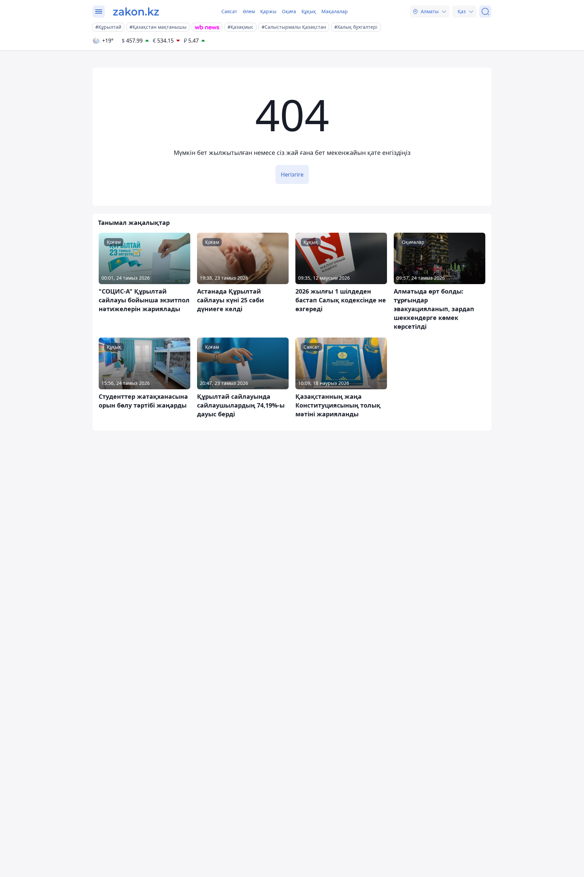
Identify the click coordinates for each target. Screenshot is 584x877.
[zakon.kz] (136, 11)
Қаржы (268, 11)
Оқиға (289, 11)
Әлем (249, 11)
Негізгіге (292, 174)
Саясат (229, 11)
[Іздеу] (485, 11)
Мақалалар (334, 11)
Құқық (308, 11)
